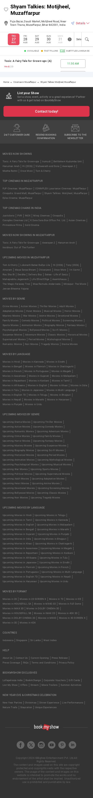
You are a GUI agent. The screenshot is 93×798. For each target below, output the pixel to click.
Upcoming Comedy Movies (48, 426)
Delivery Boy (35, 274)
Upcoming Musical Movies (56, 464)
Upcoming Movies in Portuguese (21, 572)
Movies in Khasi (59, 385)
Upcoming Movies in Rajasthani (20, 553)
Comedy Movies (30, 320)
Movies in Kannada (33, 361)
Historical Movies (77, 334)
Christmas (31, 702)
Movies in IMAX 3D (13, 608)
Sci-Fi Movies (59, 330)
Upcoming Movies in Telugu (50, 515)
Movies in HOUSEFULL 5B (17, 613)
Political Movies (51, 320)
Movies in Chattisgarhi (61, 366)
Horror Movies (72, 311)
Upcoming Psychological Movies (21, 464)
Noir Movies (31, 344)
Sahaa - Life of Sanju (56, 274)
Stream (34, 685)
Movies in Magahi (61, 371)
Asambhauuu (59, 279)
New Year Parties (12, 702)
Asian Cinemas (77, 220)
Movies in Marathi (34, 399)
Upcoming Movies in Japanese (20, 562)
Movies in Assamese (14, 376)
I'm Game (74, 269)
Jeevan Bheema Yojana (16, 288)
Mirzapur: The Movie (75, 284)
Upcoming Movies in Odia (17, 539)
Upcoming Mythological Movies (54, 459)
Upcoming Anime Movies (46, 483)
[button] (6, 10)
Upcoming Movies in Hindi (17, 515)
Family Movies (11, 320)
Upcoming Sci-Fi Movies (50, 450)
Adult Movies (66, 306)
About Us (8, 658)
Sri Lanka (35, 640)
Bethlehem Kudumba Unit (67, 161)
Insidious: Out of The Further (19, 247)
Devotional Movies (68, 315)
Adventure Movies (35, 334)
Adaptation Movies (13, 311)
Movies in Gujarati (39, 376)
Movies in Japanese (33, 390)
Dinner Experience (49, 702)
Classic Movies (56, 334)
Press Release (60, 658)
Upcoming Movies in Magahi (56, 548)
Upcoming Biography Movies (18, 450)
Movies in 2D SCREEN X (33, 599)
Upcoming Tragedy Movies (45, 497)
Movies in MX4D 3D (45, 603)
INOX (28, 215)
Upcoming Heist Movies (16, 483)
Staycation (26, 707)
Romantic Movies (12, 344)
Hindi (7, 66)
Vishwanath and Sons (47, 166)
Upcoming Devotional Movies (19, 488)
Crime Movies (10, 306)
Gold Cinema (32, 225)
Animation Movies (32, 325)
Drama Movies (70, 344)
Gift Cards (74, 680)
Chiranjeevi (45, 269)
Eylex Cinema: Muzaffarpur (17, 198)
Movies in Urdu (33, 404)
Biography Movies (54, 325)
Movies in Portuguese (36, 371)
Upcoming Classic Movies (51, 493)
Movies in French (12, 371)
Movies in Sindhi (55, 361)
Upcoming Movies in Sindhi (54, 562)
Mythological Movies (58, 339)
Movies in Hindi (11, 361)
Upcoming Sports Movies (44, 469)
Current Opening (40, 658)
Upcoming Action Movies (16, 426)
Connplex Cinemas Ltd (15, 220)
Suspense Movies (12, 334)
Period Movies (37, 339)
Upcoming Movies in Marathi (53, 529)
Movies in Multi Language (60, 390)
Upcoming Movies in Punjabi (53, 534)
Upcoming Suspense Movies (51, 445)
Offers (23, 685)
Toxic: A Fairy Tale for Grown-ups (21, 161)
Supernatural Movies (14, 339)
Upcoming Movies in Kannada (51, 520)
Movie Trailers (50, 685)
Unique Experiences (46, 707)
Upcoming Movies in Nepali (55, 576)
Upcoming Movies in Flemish (19, 567)
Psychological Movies (15, 330)
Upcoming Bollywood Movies (18, 493)
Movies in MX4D (47, 618)
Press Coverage (11, 662)
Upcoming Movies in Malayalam (54, 524)
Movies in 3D (10, 622)
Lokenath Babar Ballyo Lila (35, 265)
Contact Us (22, 658)
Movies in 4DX (28, 622)
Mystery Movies (11, 315)
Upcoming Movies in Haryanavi (20, 581)
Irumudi (46, 161)
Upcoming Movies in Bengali (18, 529)
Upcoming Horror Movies (16, 441)
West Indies (50, 640)
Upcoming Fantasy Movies (48, 441)
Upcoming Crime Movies (16, 436)
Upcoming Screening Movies (53, 488)
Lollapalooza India (13, 680)
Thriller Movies (48, 306)
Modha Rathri (10, 171)
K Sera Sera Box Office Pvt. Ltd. (48, 220)
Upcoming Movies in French (53, 567)
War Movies (29, 315)
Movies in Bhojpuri (60, 395)
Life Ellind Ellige (41, 279)
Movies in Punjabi (12, 404)
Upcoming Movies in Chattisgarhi (53, 543)
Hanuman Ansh (11, 166)
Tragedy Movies (50, 344)
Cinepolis (58, 215)
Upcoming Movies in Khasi (17, 543)
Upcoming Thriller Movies (47, 422)
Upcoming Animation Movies (19, 459)
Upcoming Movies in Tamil (17, 520)
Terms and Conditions (44, 662)
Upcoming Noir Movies (15, 497)
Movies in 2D (10, 599)
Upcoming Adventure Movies (53, 431)
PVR (19, 215)
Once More (26, 171)
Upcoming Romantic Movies (18, 431)
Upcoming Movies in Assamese (20, 548)
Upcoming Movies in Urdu (54, 581)
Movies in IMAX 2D (44, 613)
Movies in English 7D (14, 395)
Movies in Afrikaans (14, 385)
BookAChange (33, 680)
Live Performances (72, 702)
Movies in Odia (79, 385)
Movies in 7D (56, 599)
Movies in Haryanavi (58, 399)
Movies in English (37, 385)
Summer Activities (71, 685)
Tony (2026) (72, 265)
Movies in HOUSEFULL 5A (17, 603)
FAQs (26, 662)
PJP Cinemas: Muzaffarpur (17, 188)
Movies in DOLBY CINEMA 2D (19, 618)
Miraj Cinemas (41, 215)
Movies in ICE (73, 599)
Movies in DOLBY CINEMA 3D (42, 608)
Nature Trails (10, 707)
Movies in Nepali (12, 399)
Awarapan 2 (68, 166)
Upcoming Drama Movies (16, 422)
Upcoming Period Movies (51, 455)
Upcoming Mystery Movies (17, 445)
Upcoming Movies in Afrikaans (20, 557)
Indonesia (8, 640)
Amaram (7, 269)
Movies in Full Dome (70, 603)
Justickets (8, 215)
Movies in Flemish (35, 366)
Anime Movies (47, 315)
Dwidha (22, 274)
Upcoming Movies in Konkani (57, 553)
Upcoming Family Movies (47, 436)
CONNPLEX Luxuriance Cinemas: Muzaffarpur (60, 188)
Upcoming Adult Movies (16, 478)
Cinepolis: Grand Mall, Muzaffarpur (22, 193)
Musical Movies (53, 311)
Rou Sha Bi (9, 274)
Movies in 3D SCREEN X (72, 618)
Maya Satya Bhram (25, 269)
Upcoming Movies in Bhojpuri (50, 539)
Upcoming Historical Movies (18, 455)
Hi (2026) (27, 166)
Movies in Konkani (39, 380)
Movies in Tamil (61, 380)
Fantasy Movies (76, 325)
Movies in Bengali (12, 366)
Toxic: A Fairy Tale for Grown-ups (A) (27, 61)
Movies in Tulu (11, 390)
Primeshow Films (12, 225)
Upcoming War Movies (15, 469)
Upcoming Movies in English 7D (20, 576)
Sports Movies (11, 325)
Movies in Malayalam (64, 376)
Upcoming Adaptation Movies (48, 478)
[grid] (46, 63)
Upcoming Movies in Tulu (54, 557)
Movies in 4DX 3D (67, 613)
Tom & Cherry (42, 171)
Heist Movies (33, 311)
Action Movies (29, 306)
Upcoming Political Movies (17, 474)
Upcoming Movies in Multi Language (62, 572)
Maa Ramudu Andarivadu (47, 284)
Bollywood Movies (40, 330)
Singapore (21, 640)
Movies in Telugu (38, 395)
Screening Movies (73, 320)
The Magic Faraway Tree (16, 284)
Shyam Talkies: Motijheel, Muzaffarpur (65, 193)
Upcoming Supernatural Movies (52, 474)
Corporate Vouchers (55, 680)
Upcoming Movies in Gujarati (19, 534)
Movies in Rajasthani (14, 380)
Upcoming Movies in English (18, 524)
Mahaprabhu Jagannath (16, 279)
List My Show (10, 685)
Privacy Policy (66, 662)
